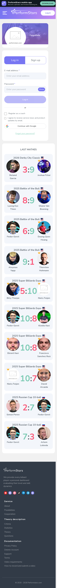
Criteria (7, 524)
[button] (25, 126)
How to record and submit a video (19, 566)
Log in (48, 12)
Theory (7, 532)
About (7, 506)
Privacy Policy (10, 545)
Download (47, 3)
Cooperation (9, 514)
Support (8, 554)
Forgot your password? (25, 133)
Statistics (8, 528)
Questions (8, 536)
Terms (7, 557)
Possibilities (9, 510)
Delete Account (11, 549)
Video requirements (13, 562)
